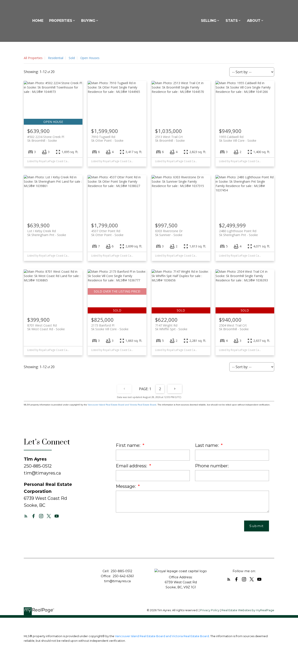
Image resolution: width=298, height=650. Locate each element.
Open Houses (89, 58)
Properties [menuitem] (60, 21)
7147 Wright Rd (171, 327)
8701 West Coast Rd (46, 327)
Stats (232, 21)
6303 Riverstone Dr (169, 233)
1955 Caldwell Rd (237, 139)
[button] (26, 516)
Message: (126, 486)
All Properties (33, 58)
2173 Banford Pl (109, 327)
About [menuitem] (253, 21)
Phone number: (212, 465)
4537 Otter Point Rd (107, 233)
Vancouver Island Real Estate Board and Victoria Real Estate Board (122, 404)
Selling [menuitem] (208, 21)
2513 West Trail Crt (170, 139)
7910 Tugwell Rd (107, 139)
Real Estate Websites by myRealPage (247, 610)
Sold (72, 58)
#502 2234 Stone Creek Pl (45, 139)
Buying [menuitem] (88, 21)
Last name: (207, 445)
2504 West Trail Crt (234, 327)
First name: (128, 445)
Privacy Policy (209, 610)
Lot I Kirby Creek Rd (46, 233)
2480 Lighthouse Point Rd (238, 233)
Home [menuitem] (37, 21)
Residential (55, 58)
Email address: (132, 465)
